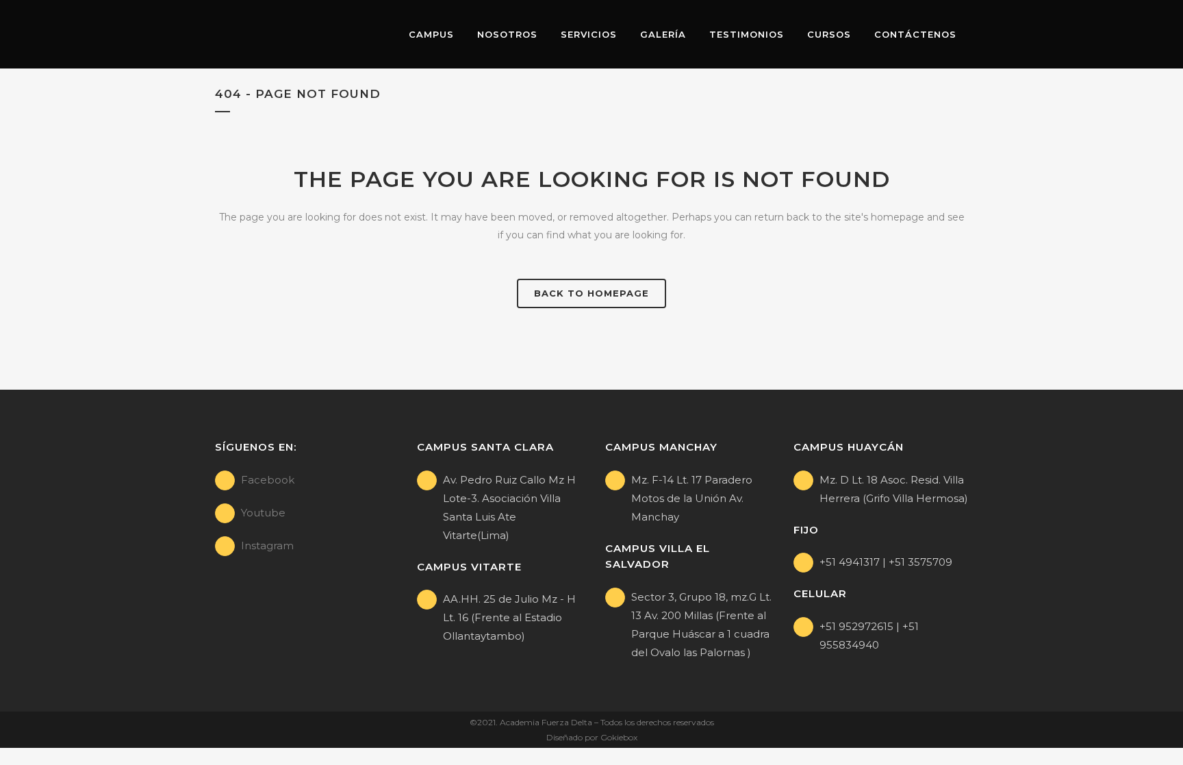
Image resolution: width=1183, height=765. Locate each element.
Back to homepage (591, 293)
